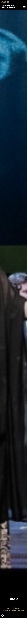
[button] (2, 615)
